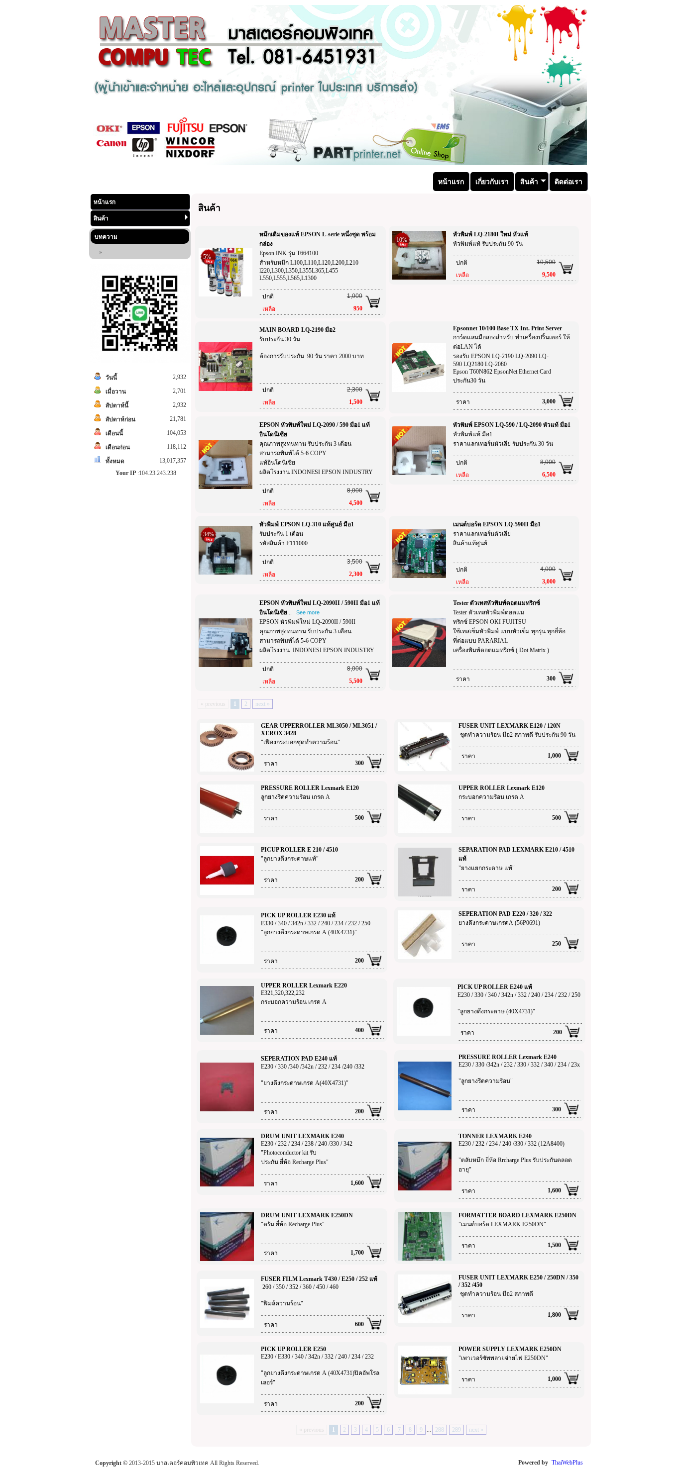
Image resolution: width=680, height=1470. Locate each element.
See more (308, 612)
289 (456, 1429)
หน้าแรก (104, 201)
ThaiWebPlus (567, 1462)
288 (439, 1429)
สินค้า (101, 218)
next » (262, 703)
